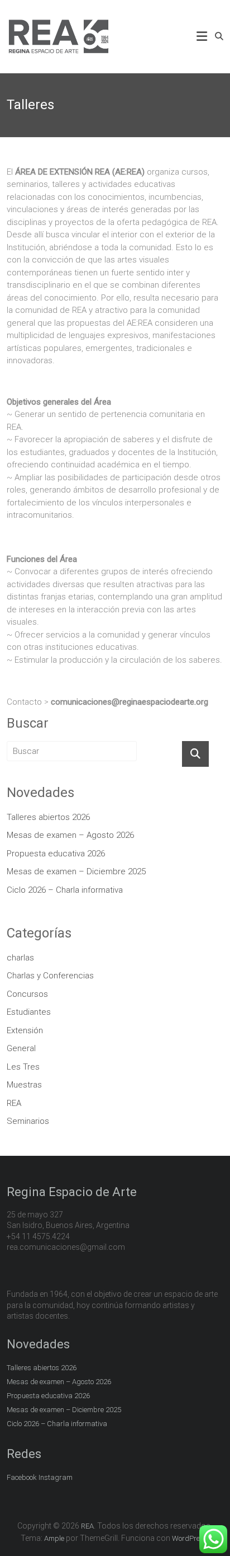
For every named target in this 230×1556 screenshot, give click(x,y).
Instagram (56, 1477)
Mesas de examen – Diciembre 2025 (76, 871)
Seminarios (28, 1121)
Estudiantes (29, 1012)
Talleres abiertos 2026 (48, 817)
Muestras (24, 1085)
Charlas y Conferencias (50, 976)
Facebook (22, 1477)
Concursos (27, 994)
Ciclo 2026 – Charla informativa (65, 890)
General (21, 1048)
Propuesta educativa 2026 (56, 854)
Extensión (25, 1030)
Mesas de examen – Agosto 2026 (70, 835)
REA (14, 1103)
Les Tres (23, 1067)
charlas (20, 958)
